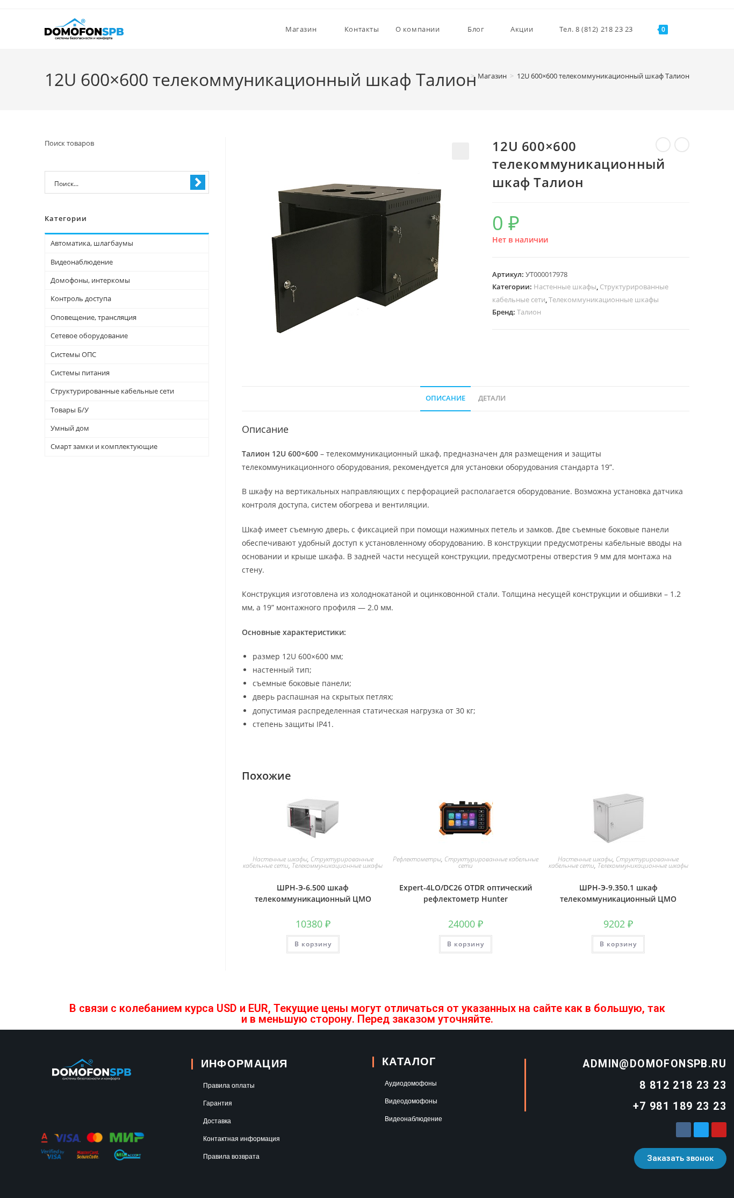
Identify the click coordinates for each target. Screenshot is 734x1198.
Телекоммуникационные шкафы (604, 299)
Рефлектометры (417, 859)
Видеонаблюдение (82, 262)
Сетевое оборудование (89, 335)
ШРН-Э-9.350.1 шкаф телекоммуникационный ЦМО (618, 893)
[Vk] (683, 1129)
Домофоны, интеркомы (90, 280)
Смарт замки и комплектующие (104, 446)
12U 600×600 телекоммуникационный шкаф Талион (603, 76)
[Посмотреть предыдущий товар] (663, 144)
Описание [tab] (445, 398)
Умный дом (70, 428)
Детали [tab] (492, 398)
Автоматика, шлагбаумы (92, 243)
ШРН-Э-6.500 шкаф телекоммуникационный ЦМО (313, 893)
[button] (460, 151)
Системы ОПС (73, 354)
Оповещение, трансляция (93, 317)
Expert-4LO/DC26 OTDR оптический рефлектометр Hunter (465, 893)
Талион (529, 312)
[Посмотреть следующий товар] (681, 144)
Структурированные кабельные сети (491, 862)
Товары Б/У (70, 410)
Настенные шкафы (565, 286)
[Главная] (464, 76)
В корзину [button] (313, 944)
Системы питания (80, 372)
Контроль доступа (81, 298)
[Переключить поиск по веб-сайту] (686, 29)
